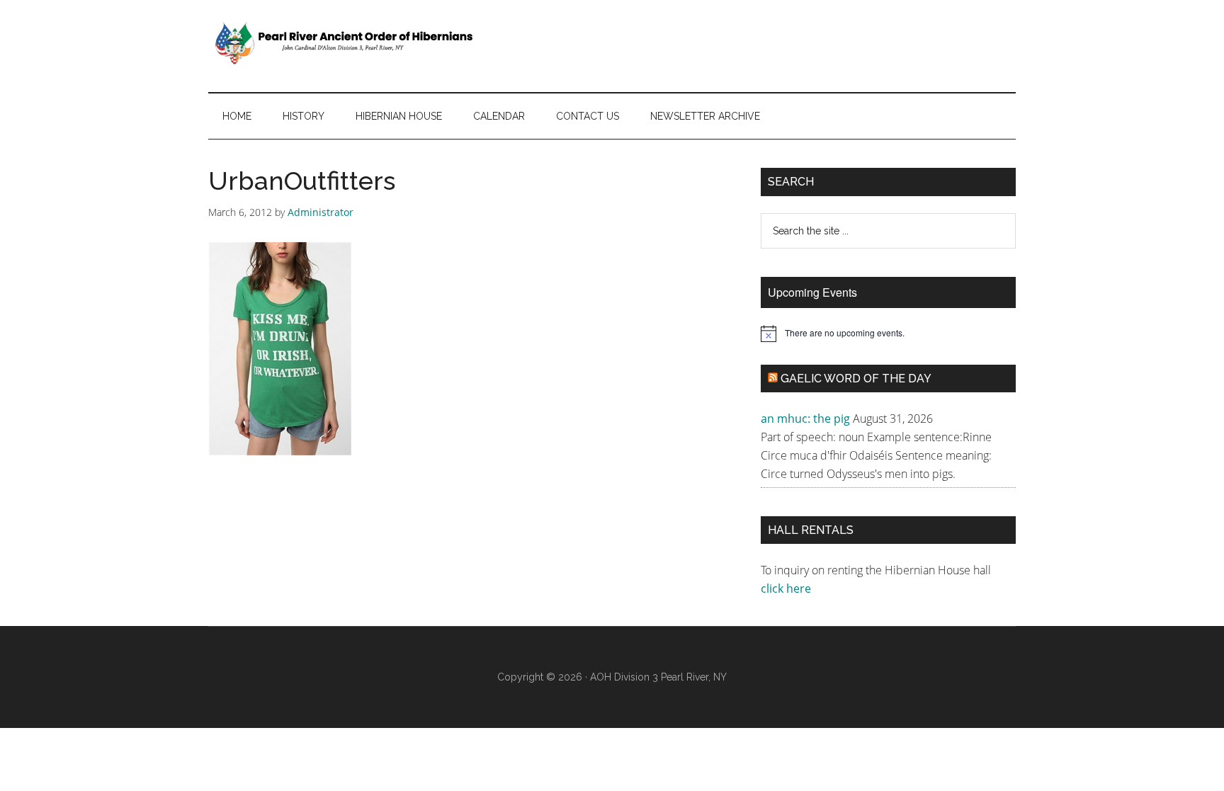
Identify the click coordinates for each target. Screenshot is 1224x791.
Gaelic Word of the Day (856, 378)
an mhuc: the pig (805, 418)
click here (787, 588)
